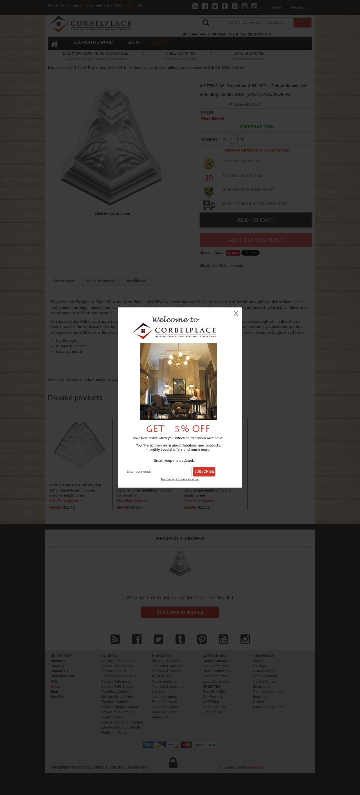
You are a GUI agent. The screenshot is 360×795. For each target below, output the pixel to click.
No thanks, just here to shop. (180, 479)
